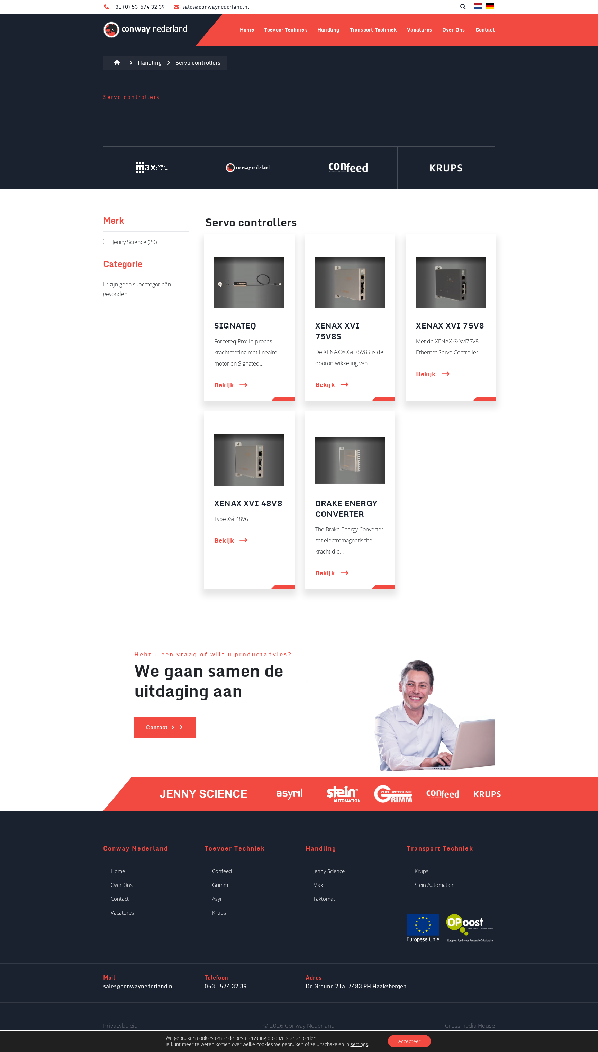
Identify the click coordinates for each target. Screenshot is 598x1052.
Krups (219, 912)
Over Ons (453, 30)
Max (318, 884)
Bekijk (225, 386)
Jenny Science (329, 870)
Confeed (222, 870)
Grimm (220, 884)
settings (359, 1044)
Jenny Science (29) (134, 242)
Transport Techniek (373, 30)
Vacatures (419, 30)
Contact (485, 30)
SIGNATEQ (235, 326)
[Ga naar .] (117, 63)
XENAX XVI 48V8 (248, 503)
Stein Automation (435, 884)
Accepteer (409, 1041)
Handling (328, 30)
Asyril (218, 898)
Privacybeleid (120, 1025)
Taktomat (324, 898)
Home (247, 30)
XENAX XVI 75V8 (450, 326)
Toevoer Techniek (285, 30)
